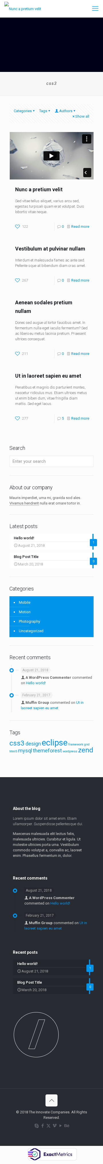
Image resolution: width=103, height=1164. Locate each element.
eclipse (55, 743)
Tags (43, 111)
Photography (29, 621)
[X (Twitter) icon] (48, 1125)
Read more (80, 226)
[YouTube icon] (60, 1125)
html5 (13, 751)
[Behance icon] (66, 1125)
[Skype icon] (36, 1125)
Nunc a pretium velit (39, 189)
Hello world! (36, 683)
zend (85, 750)
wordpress (70, 751)
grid (87, 744)
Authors (65, 111)
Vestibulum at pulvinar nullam (50, 249)
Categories (23, 111)
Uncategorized (31, 631)
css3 (17, 743)
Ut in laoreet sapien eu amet (48, 376)
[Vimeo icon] (54, 1125)
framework (75, 744)
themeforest (47, 751)
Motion (25, 612)
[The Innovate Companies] (22, 8)
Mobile (24, 602)
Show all (82, 116)
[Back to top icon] (51, 1100)
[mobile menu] (95, 9)
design (33, 744)
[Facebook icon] (42, 1125)
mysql (25, 751)
